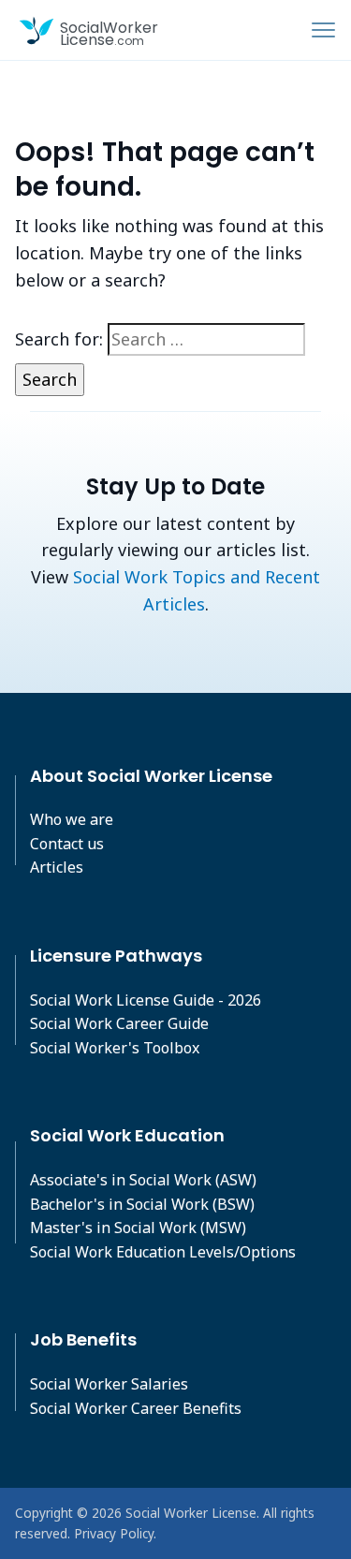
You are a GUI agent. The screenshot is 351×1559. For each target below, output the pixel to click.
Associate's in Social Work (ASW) (143, 1179)
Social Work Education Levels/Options (163, 1252)
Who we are (71, 819)
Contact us (67, 843)
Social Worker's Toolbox (114, 1047)
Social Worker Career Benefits (135, 1408)
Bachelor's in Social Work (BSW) (142, 1204)
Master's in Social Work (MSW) (138, 1227)
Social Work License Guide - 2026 (145, 1000)
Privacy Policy (114, 1533)
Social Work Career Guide (119, 1023)
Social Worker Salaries (109, 1384)
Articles (56, 867)
